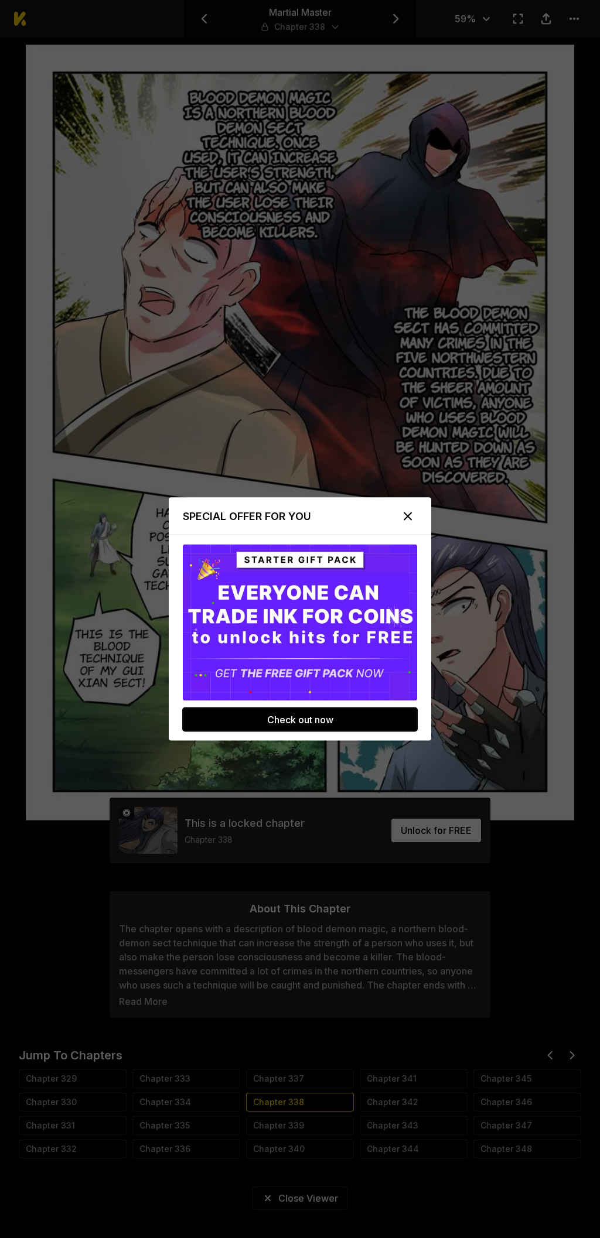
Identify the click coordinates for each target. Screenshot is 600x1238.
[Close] (407, 516)
